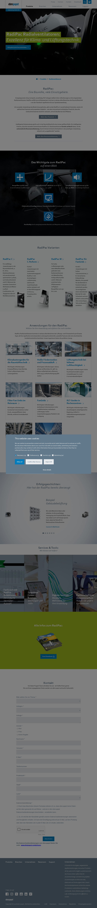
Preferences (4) (34, 455)
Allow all (19, 462)
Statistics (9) (47, 455)
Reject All (49, 462)
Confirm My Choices (34, 462)
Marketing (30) (58, 455)
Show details (47, 470)
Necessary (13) (21, 455)
